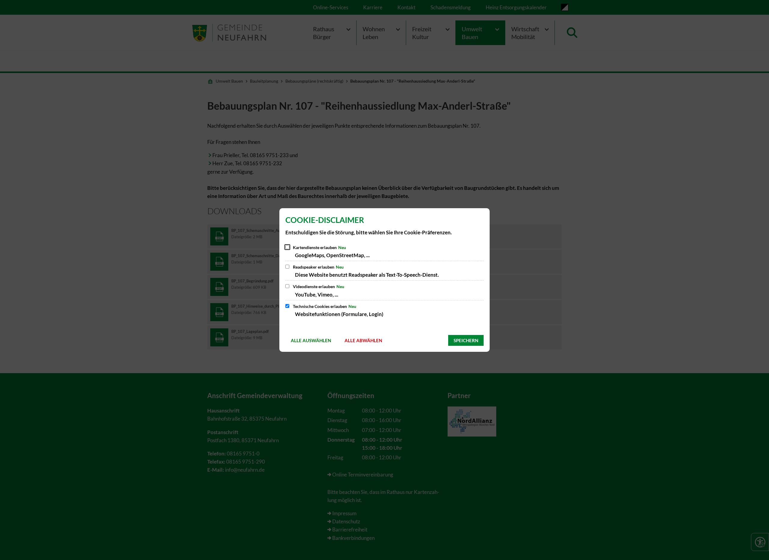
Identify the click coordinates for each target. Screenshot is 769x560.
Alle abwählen (363, 340)
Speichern (466, 340)
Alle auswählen (311, 340)
